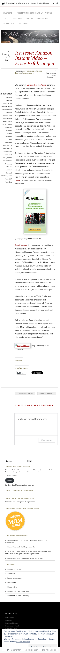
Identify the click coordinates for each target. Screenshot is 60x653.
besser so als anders (14, 578)
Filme (5, 121)
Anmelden (8, 620)
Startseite (7, 13)
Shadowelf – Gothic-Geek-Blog (18, 596)
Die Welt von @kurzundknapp (18, 591)
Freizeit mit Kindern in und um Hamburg (34, 13)
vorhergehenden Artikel (36, 85)
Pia (8, 547)
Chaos (5, 18)
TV (11, 167)
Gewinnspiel (9, 542)
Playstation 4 (7, 149)
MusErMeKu (11, 582)
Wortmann (11, 573)
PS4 (4, 158)
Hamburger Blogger (14, 569)
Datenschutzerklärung (37, 18)
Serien (9, 158)
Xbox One (8, 182)
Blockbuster (7, 119)
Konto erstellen (10, 617)
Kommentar (46, 440)
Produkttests (27, 73)
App (10, 115)
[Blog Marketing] (23, 346)
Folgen (9, 480)
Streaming (8, 164)
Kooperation (8, 24)
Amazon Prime (6, 106)
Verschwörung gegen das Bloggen (31, 558)
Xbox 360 (8, 179)
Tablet (7, 167)
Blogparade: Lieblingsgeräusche (24, 547)
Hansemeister (12, 587)
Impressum (17, 18)
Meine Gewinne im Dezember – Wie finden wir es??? (26, 540)
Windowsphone (6, 176)
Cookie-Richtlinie (23, 642)
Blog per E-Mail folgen (18, 466)
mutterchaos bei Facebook (20, 490)
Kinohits (9, 131)
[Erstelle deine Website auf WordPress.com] (30, 3)
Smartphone (7, 161)
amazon (9, 97)
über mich (23, 24)
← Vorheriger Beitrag (25, 393)
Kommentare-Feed (12, 626)
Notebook (8, 137)
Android (5, 115)
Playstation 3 (7, 146)
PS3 (10, 155)
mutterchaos (28, 71)
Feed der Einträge (11, 623)
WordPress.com (11, 629)
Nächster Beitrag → (46, 393)
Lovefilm (9, 134)
